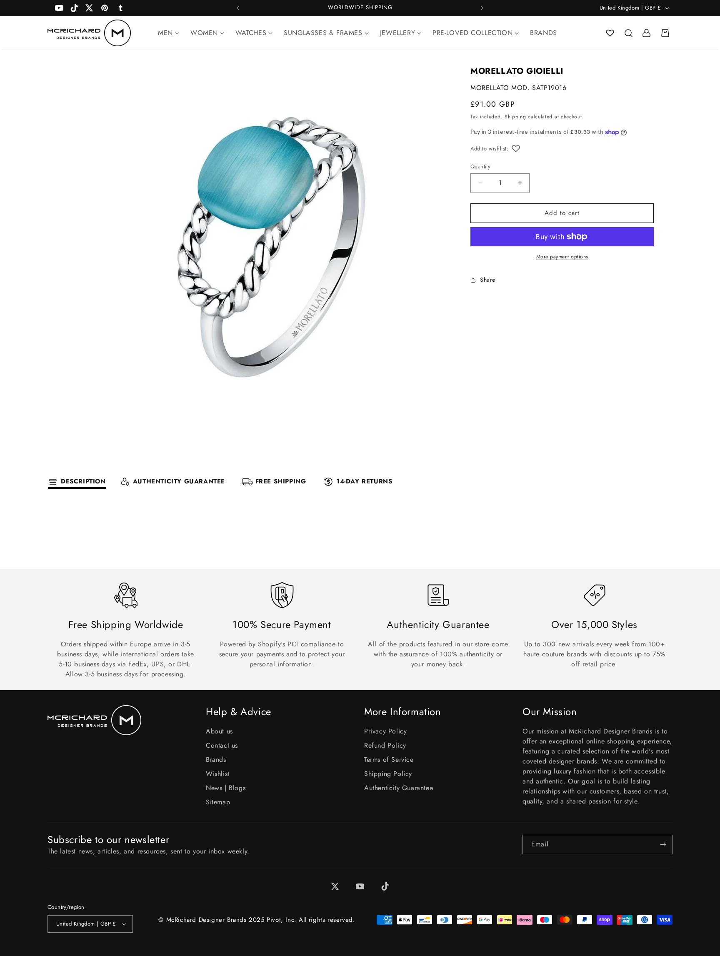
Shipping (515, 116)
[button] (628, 33)
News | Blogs (225, 788)
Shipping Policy (388, 773)
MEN (165, 33)
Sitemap (218, 802)
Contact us (222, 745)
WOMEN (204, 33)
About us (219, 731)
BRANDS (543, 33)
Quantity (480, 166)
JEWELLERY (397, 33)
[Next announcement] (482, 8)
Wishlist (218, 773)
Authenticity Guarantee (398, 788)
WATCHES (250, 33)
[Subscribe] (663, 844)
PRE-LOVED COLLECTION (472, 33)
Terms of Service (389, 759)
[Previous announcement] (238, 8)
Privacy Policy (385, 731)
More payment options (562, 256)
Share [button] (487, 279)
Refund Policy (385, 745)
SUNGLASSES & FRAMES (323, 33)
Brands (216, 759)
